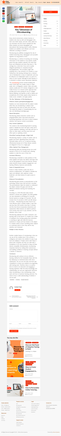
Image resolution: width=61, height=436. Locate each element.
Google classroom (24, 279)
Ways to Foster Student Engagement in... (31, 369)
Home (16, 2)
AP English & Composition (21, 407)
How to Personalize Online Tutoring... (32, 389)
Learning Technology (28, 26)
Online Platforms (35, 342)
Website (29, 323)
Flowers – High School (5, 410)
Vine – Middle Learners (5, 408)
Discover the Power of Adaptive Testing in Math (32, 347)
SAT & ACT (27, 2)
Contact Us (40, 2)
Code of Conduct (34, 408)
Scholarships (45, 43)
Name (10, 323)
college (44, 26)
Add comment (28, 35)
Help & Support (19, 422)
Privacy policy (33, 410)
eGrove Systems (56, 432)
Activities (45, 21)
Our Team (3, 420)
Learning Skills (21, 26)
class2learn (12, 279)
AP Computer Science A (20, 415)
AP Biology (18, 408)
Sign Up (48, 2)
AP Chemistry (18, 410)
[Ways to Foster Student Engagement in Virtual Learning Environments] (15, 368)
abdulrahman (29, 354)
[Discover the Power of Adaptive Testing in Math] (15, 349)
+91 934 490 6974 (55, 2)
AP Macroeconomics (20, 417)
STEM (27, 385)
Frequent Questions (20, 424)
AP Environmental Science (21, 412)
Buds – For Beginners (5, 405)
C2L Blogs (27, 361)
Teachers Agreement (35, 405)
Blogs (2, 417)
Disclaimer (33, 412)
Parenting (45, 40)
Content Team (14, 34)
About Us (3, 415)
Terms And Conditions (35, 403)
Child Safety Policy (34, 407)
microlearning (15, 82)
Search (50, 11)
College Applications (47, 28)
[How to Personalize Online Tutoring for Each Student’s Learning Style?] (15, 387)
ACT (17, 403)
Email (20, 323)
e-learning (18, 279)
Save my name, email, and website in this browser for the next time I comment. (23, 328)
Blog (36, 2)
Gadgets (16, 26)
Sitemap (3, 418)
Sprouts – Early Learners (5, 406)
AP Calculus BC (19, 405)
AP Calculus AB (19, 413)
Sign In (44, 2)
